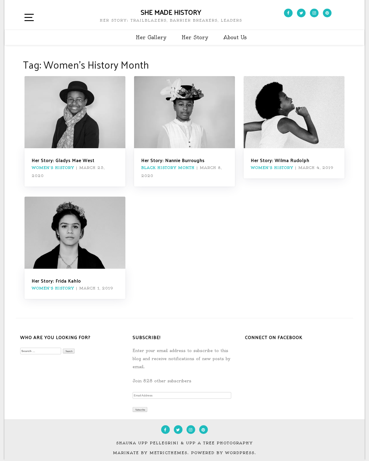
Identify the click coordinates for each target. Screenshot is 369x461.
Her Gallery (151, 37)
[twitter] (301, 13)
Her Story (195, 37)
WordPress (240, 453)
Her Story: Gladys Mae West (63, 160)
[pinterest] (327, 13)
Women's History (53, 167)
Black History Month (168, 167)
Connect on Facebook (273, 337)
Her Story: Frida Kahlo (56, 280)
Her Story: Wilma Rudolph (280, 160)
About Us (235, 37)
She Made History (171, 11)
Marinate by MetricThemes (150, 453)
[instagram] (314, 13)
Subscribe (140, 410)
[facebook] (288, 13)
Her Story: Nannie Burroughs (173, 160)
